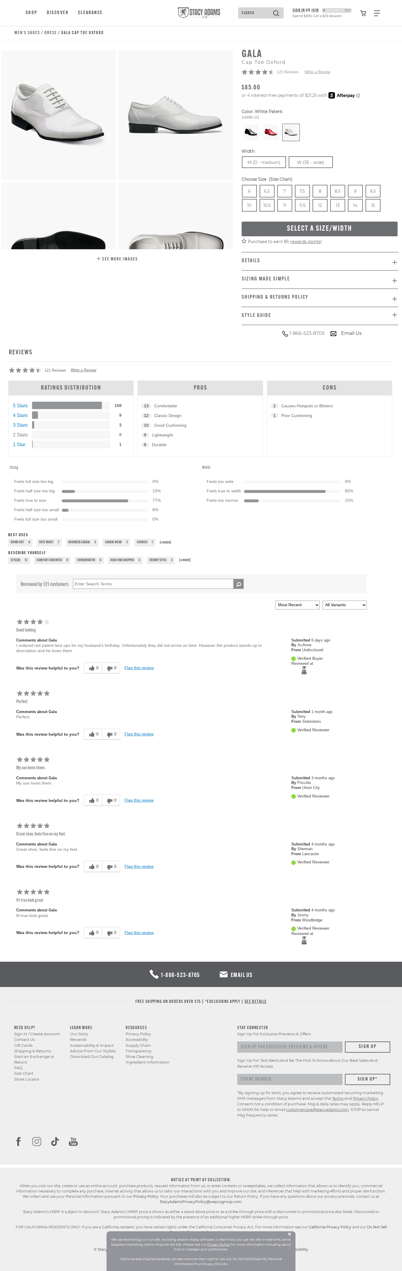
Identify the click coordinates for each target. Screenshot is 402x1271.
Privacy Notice (218, 1244)
